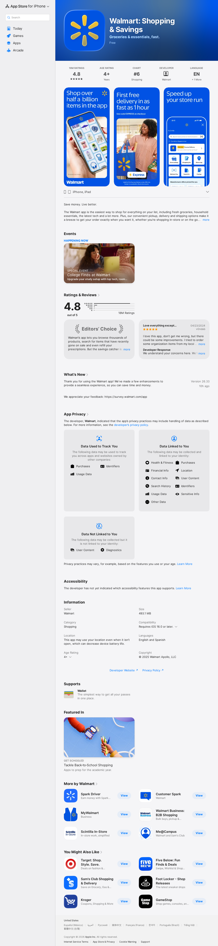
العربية (90, 925)
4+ (65, 657)
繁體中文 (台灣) (72, 929)
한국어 (152, 925)
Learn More (184, 564)
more (206, 219)
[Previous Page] (60, 74)
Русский (103, 925)
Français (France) (135, 925)
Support (145, 942)
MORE (126, 349)
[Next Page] (214, 74)
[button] (28, 28)
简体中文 (116, 925)
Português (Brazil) (169, 925)
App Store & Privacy (104, 942)
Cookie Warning (127, 942)
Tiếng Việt (189, 925)
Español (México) (73, 925)
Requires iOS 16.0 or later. (156, 626)
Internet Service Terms (76, 942)
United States (71, 920)
